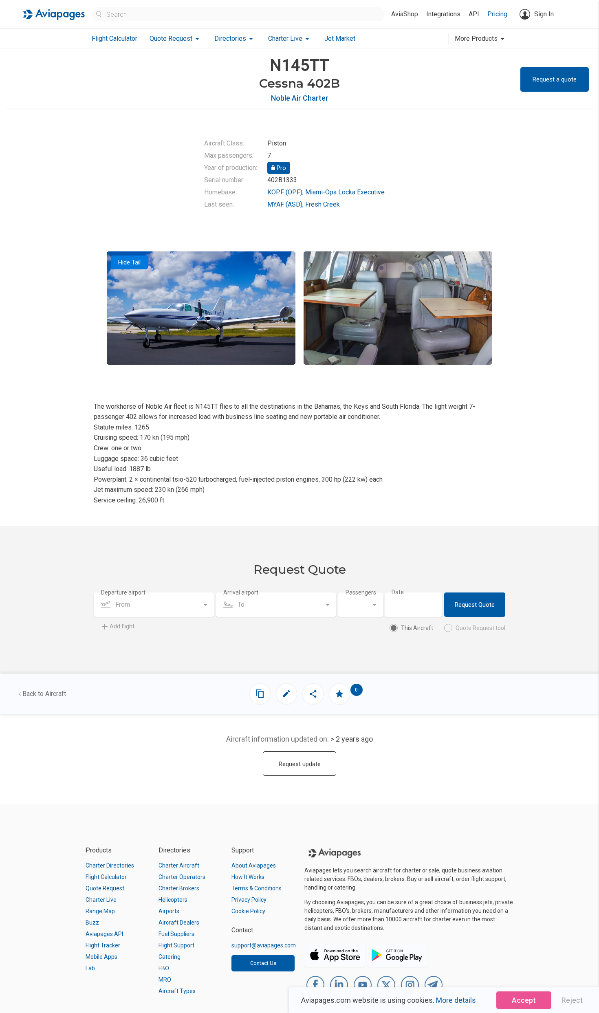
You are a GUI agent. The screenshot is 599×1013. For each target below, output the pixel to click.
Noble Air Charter (299, 98)
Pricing (497, 14)
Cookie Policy (248, 911)
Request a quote (555, 79)
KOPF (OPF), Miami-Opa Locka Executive (326, 192)
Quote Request (105, 888)
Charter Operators (182, 877)
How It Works (247, 877)
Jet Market (339, 38)
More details (456, 1000)
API (474, 14)
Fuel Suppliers (176, 934)
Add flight (122, 626)
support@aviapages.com (263, 945)
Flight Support (176, 945)
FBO (164, 968)
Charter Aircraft (179, 865)
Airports (169, 911)
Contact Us (263, 963)
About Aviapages (253, 865)
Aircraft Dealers (179, 922)
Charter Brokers (179, 888)
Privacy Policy (248, 899)
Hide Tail (129, 262)
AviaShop (404, 14)
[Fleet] (260, 694)
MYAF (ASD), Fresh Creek (303, 204)
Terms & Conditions (256, 888)
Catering (170, 957)
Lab (90, 968)
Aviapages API (104, 934)
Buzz (92, 922)
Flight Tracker (103, 945)
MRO (165, 979)
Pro (280, 168)
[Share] (313, 694)
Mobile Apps (101, 957)
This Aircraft (417, 628)
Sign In (544, 14)
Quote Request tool (480, 628)
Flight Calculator (114, 38)
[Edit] (286, 694)
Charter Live (101, 899)
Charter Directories (110, 865)
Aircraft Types (177, 991)
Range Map (100, 911)
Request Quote (475, 604)
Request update (300, 764)
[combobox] (154, 604)
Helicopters (173, 899)
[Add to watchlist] (339, 694)
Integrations (443, 14)
